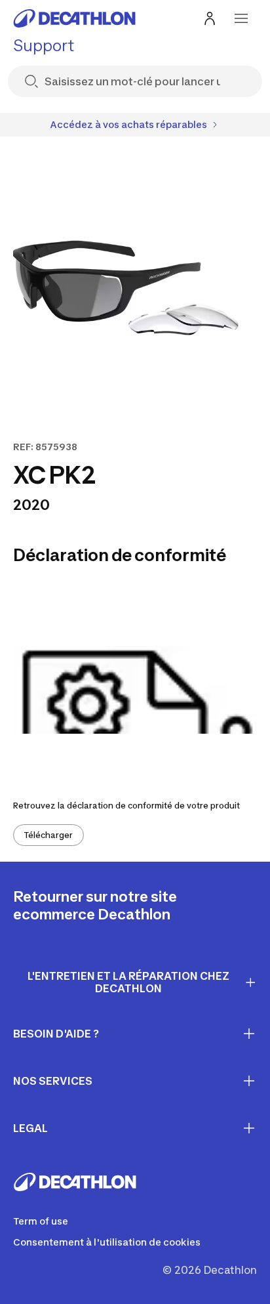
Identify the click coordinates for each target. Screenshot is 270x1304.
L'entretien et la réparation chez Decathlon (128, 982)
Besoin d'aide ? (56, 1033)
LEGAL (30, 1128)
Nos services (52, 1080)
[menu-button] (241, 18)
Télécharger (48, 835)
